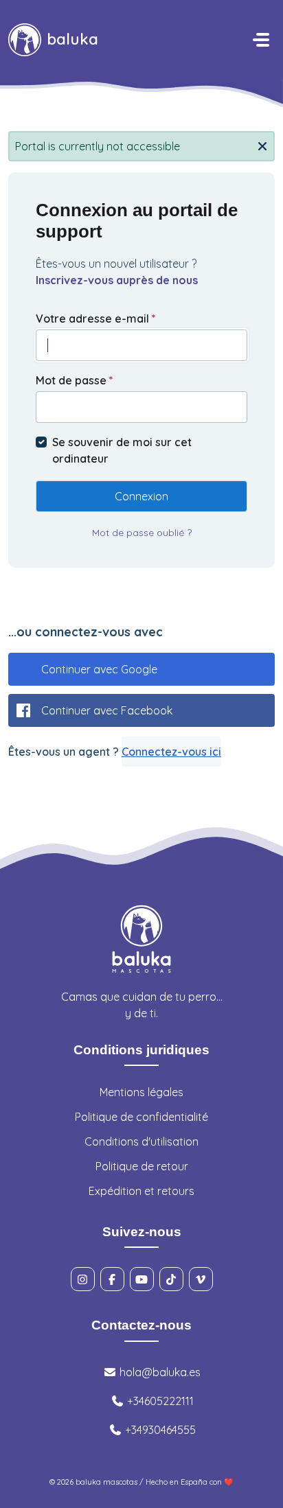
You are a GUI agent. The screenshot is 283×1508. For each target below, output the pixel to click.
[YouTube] (142, 1279)
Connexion (141, 496)
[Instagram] (83, 1279)
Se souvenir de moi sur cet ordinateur (122, 450)
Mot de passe (74, 380)
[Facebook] (112, 1279)
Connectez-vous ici (171, 751)
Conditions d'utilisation (141, 1141)
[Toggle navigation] (261, 39)
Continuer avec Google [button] (99, 669)
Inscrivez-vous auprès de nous (117, 280)
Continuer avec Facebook (106, 710)
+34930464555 (159, 1430)
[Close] (262, 144)
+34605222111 (159, 1401)
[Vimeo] (201, 1279)
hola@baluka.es (159, 1372)
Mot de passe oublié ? (142, 532)
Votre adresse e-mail (96, 318)
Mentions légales (141, 1092)
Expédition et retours (141, 1191)
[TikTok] (171, 1279)
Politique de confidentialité (141, 1117)
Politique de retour (141, 1166)
